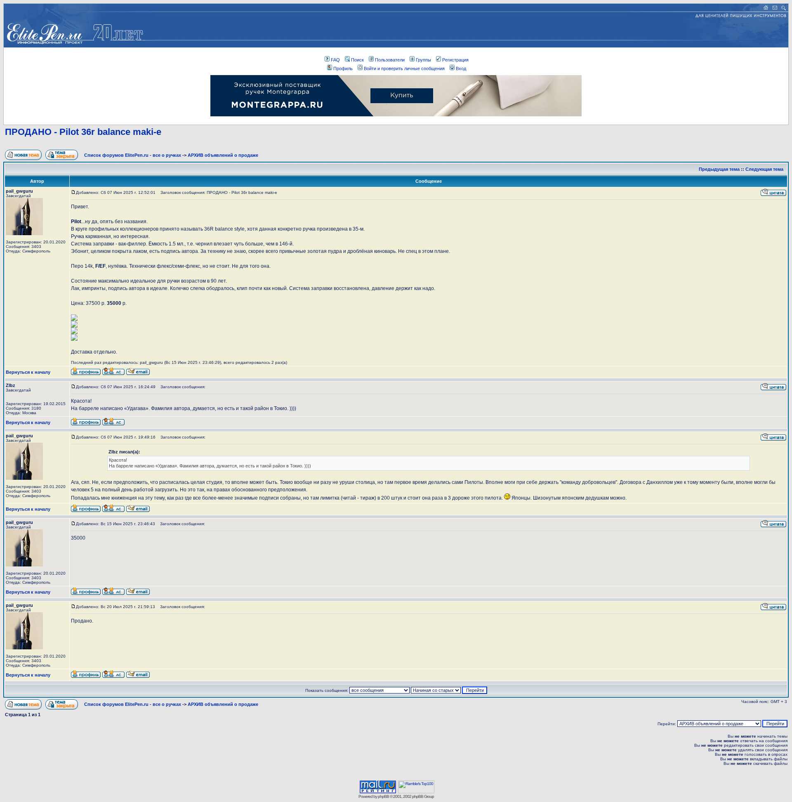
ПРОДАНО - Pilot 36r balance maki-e (83, 132)
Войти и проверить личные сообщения (404, 68)
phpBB (383, 796)
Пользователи (390, 59)
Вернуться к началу (28, 372)
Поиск (357, 59)
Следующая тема (764, 169)
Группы (423, 59)
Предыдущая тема (719, 169)
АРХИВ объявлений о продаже (223, 155)
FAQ (335, 59)
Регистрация (455, 59)
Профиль (343, 68)
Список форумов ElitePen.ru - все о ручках (132, 155)
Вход (461, 68)
